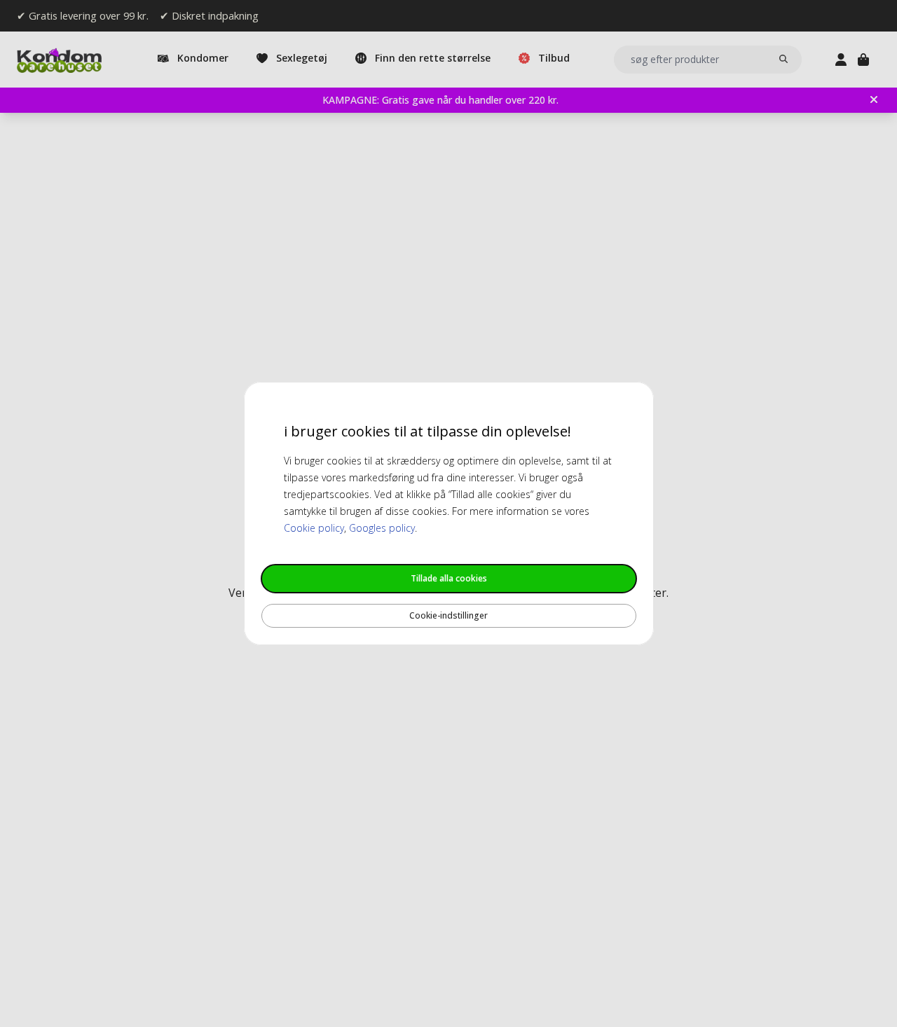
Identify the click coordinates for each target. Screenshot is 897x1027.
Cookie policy (314, 528)
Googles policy (382, 528)
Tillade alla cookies (449, 578)
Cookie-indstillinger (448, 615)
